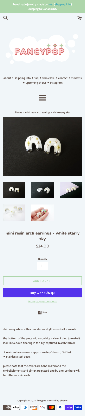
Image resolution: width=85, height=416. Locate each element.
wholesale (48, 78)
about (7, 78)
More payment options (42, 301)
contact (63, 78)
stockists (76, 78)
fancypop (41, 400)
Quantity (42, 259)
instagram (56, 82)
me (50, 4)
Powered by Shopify (57, 400)
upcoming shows (36, 82)
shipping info (63, 4)
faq (36, 78)
